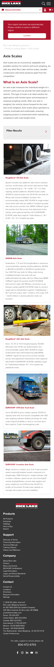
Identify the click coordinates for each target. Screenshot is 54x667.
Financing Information (12, 542)
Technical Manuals (10, 545)
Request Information (11, 594)
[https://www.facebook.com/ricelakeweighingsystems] (17, 652)
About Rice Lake (9, 561)
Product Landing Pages (15, 48)
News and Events (10, 566)
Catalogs (6, 524)
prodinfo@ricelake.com (12, 613)
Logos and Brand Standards (14, 574)
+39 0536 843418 (17, 628)
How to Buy (8, 526)
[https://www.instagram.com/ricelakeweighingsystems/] (22, 652)
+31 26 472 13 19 (37, 631)
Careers (6, 563)
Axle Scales (33, 48)
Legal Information (10, 571)
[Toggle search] (43, 4)
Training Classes (9, 547)
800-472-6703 (21, 618)
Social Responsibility (11, 576)
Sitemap (6, 597)
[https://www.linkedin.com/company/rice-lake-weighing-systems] (27, 652)
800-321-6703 (15, 620)
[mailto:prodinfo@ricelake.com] (36, 652)
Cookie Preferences (11, 633)
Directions (7, 592)
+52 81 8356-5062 (17, 626)
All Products (8, 519)
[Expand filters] (46, 131)
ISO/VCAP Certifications (12, 568)
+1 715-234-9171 (20, 623)
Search (6, 529)
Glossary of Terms (10, 540)
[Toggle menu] (49, 3)
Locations (7, 589)
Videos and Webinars (11, 550)
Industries (7, 521)
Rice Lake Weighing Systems (16, 45)
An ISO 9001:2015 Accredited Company (19, 607)
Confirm (27, 35)
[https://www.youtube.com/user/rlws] (31, 652)
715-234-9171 (14, 615)
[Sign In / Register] (45, 10)
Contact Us (7, 587)
